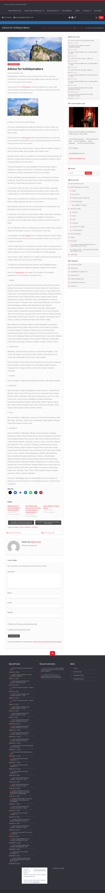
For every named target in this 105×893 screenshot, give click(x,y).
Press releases (80, 28)
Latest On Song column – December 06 (19, 852)
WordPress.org (78, 679)
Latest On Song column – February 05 (19, 772)
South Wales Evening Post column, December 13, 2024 (19, 839)
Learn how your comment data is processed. (47, 642)
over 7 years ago (49, 533)
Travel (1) (74, 286)
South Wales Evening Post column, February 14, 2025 (19, 733)
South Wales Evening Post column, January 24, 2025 (19, 785)
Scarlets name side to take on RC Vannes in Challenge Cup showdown (21, 800)
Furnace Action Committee (81, 198)
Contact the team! (78, 226)
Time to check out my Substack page (82, 40)
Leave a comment (15, 533)
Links (73, 219)
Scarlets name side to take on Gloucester (21, 833)
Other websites (77, 230)
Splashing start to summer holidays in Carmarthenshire (13, 508)
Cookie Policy (36, 882)
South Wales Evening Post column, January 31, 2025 (19, 778)
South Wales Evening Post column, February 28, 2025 (80, 88)
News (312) (74, 268)
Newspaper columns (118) (79, 272)
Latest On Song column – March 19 (81, 70)
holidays (16, 527)
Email (9, 602)
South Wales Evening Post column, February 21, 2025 (80, 95)
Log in (75, 668)
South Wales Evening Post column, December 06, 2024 (19, 846)
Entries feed (77, 672)
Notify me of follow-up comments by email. (23, 624)
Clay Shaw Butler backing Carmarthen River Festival (48, 522)
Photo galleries (67, 10)
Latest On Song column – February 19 (19, 759)
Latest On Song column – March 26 (81, 58)
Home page (98, 10)
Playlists (75, 223)
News (74, 191)
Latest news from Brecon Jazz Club (21, 752)
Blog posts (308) (76, 264)
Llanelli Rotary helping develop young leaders (21, 746)
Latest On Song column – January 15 (19, 813)
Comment (11, 572)
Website (10, 612)
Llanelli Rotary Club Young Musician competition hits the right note (20, 860)
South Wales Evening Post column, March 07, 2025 (83, 82)
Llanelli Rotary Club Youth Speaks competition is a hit (20, 820)
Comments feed (78, 675)
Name (9, 593)
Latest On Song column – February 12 (19, 765)
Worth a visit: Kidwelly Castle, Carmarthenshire (79, 46)
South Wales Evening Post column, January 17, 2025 (19, 807)
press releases (25, 527)
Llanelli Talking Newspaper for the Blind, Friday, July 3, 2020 (82, 245)
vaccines (34, 527)
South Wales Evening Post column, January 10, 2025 (19, 826)
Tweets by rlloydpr (58, 868)
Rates (74, 216)
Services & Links (52, 10)
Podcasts (86, 10)
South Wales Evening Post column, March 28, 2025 (83, 52)
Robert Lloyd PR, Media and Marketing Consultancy (58, 28)
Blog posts (76, 194)
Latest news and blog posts (33, 10)
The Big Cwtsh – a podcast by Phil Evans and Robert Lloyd (84, 250)
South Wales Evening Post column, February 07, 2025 (19, 740)
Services (75, 212)
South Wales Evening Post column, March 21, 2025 (83, 64)
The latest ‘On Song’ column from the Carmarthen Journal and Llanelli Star (21, 522)
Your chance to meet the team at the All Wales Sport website (52, 670)
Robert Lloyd (18, 73)
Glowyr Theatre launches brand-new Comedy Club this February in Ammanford (19, 792)
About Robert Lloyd (15, 10)
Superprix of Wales (80, 205)
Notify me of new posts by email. (19, 630)
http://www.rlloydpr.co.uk (30, 545)
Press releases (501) (77, 279)
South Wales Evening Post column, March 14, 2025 (83, 75)
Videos (77, 10)
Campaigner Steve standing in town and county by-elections (51, 676)
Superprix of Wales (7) (78, 282)
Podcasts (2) (75, 275)
